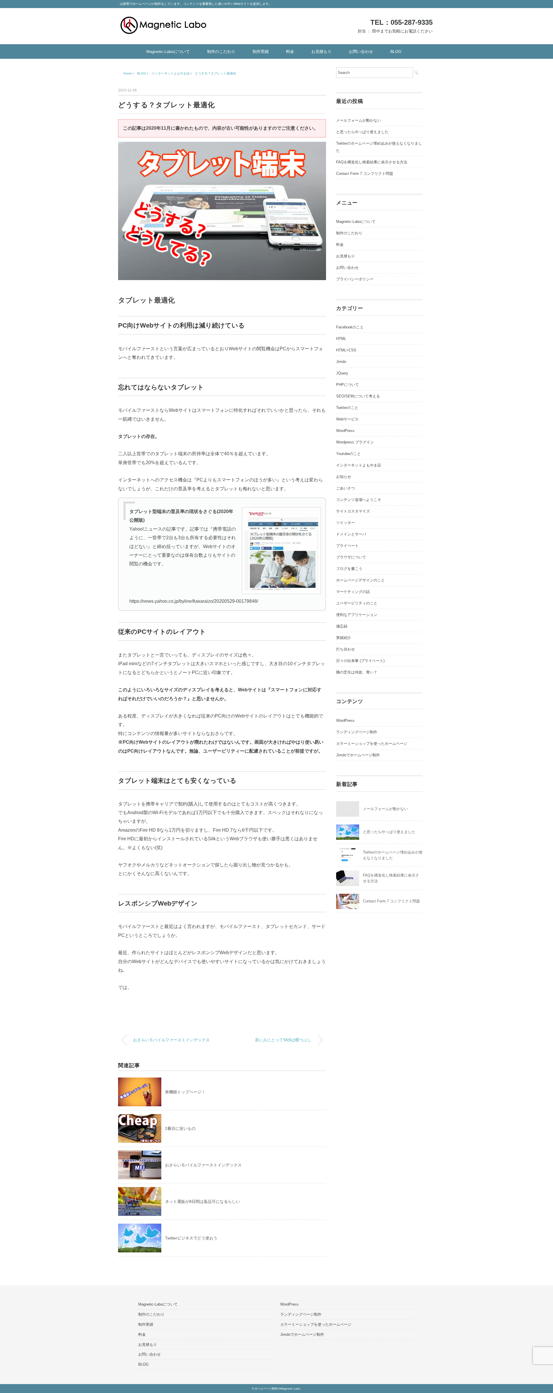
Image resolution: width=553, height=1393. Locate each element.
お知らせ (343, 476)
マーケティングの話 (353, 592)
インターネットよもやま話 (358, 465)
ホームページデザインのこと (360, 580)
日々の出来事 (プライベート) (360, 661)
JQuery (342, 373)
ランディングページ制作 (356, 732)
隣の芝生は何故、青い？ (356, 672)
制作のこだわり (221, 51)
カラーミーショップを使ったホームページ (371, 743)
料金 (290, 51)
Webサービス (347, 419)
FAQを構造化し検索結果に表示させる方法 (371, 162)
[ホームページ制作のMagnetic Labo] (163, 20)
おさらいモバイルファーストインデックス (171, 1040)
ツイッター (345, 523)
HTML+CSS (346, 350)
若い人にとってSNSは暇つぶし (283, 1040)
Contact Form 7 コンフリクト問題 (364, 173)
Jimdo (341, 361)
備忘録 (341, 626)
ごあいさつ (345, 488)
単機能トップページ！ (185, 1092)
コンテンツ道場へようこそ (358, 500)
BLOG (396, 51)
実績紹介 (343, 638)
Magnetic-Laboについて (168, 51)
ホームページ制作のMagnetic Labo (277, 1388)
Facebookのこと (350, 327)
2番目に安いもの (180, 1128)
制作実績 (261, 51)
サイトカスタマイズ (353, 511)
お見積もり (321, 51)
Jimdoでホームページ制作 (358, 755)
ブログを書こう (349, 569)
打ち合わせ (345, 649)
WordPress (345, 430)
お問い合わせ (361, 51)
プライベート (347, 546)
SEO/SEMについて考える (358, 396)
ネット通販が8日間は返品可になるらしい (202, 1201)
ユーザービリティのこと (356, 603)
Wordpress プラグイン (355, 442)
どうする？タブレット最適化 (215, 73)
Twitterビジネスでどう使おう (191, 1238)
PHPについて (347, 384)
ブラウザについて (351, 557)
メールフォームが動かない (358, 120)
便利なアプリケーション (356, 615)
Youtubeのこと (348, 453)
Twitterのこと (347, 407)
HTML (341, 338)
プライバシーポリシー (355, 279)
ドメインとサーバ (351, 534)
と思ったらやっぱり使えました (362, 132)
